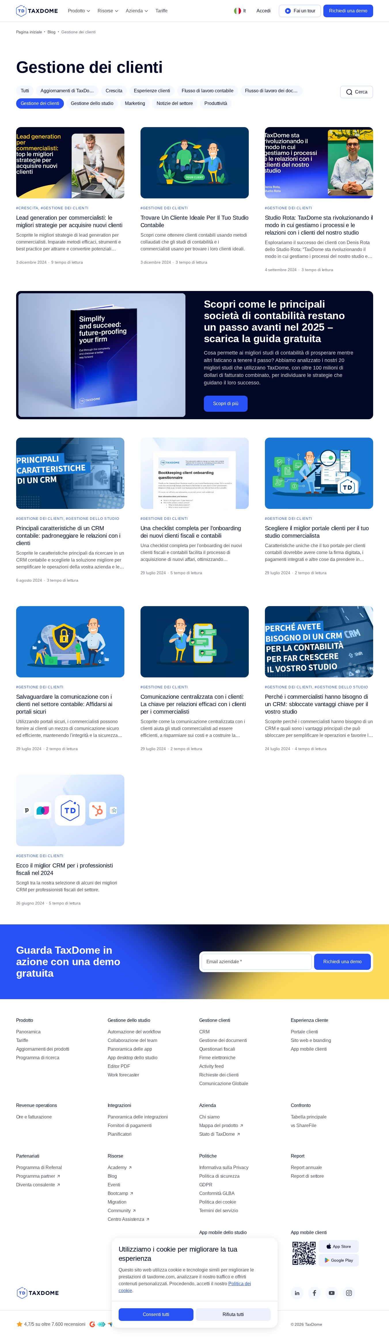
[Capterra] (110, 1324)
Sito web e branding (311, 1040)
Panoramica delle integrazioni (138, 1116)
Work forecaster (123, 1074)
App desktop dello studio (133, 1057)
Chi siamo (209, 1116)
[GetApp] (101, 1324)
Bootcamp (118, 1193)
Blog (52, 32)
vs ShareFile (303, 1125)
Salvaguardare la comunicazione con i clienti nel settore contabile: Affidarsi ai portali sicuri (64, 704)
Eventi (114, 1184)
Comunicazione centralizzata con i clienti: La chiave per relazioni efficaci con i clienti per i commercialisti (193, 704)
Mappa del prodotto (218, 1125)
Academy (117, 1167)
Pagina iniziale (29, 32)
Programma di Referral (39, 1167)
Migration (117, 1202)
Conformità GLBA (217, 1193)
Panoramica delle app (130, 1049)
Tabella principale (309, 1116)
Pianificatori (120, 1134)
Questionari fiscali (217, 1049)
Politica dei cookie (217, 1202)
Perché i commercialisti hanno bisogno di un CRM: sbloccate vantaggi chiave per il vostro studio (316, 704)
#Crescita (27, 208)
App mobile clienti (309, 1049)
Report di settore (307, 1176)
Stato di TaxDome (217, 1134)
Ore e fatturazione (34, 1116)
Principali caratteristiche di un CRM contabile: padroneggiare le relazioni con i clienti (68, 535)
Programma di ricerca (37, 1057)
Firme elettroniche (217, 1057)
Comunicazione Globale (223, 1083)
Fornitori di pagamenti (130, 1125)
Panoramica (28, 1031)
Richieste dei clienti (219, 1074)
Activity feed (211, 1066)
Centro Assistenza (126, 1219)
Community (119, 1210)
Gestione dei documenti (223, 1040)
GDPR (206, 1184)
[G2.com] (92, 1324)
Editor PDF (119, 1066)
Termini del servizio (218, 1210)
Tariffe (161, 10)
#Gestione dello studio (92, 519)
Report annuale (306, 1167)
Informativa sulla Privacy (223, 1167)
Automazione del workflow (134, 1031)
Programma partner (35, 1176)
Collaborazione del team (132, 1040)
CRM (204, 1031)
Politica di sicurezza (219, 1176)
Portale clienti (304, 1031)
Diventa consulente (35, 1184)
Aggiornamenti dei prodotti (42, 1049)
